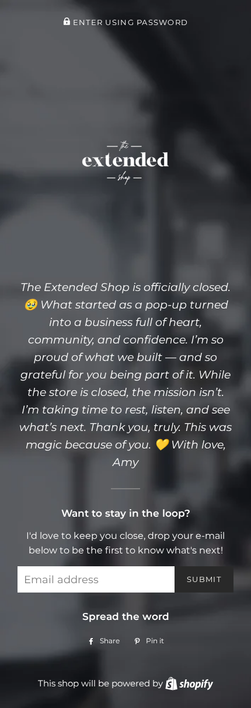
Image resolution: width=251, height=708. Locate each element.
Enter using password (129, 22)
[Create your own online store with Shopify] (189, 683)
